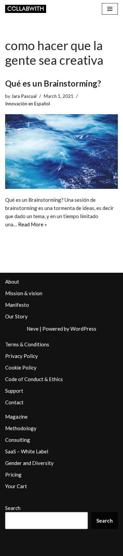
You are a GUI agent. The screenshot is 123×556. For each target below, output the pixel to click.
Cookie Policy (21, 367)
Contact (14, 402)
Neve (33, 329)
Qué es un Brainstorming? (53, 83)
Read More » (32, 224)
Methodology (21, 428)
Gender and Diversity (29, 463)
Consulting (17, 440)
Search (12, 508)
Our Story (16, 316)
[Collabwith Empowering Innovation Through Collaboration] (25, 9)
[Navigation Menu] (110, 9)
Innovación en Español (27, 103)
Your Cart (16, 486)
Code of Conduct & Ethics (34, 379)
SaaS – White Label (26, 451)
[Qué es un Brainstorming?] (61, 151)
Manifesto (17, 305)
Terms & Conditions (27, 344)
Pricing (13, 474)
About (12, 282)
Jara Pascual (24, 96)
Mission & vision (23, 293)
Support (14, 391)
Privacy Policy (21, 356)
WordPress (83, 329)
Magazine (16, 417)
